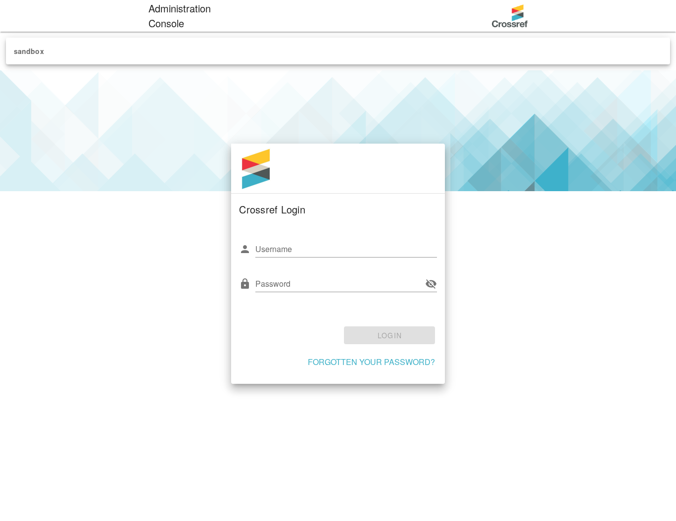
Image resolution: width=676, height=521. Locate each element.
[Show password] (431, 284)
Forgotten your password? (371, 361)
